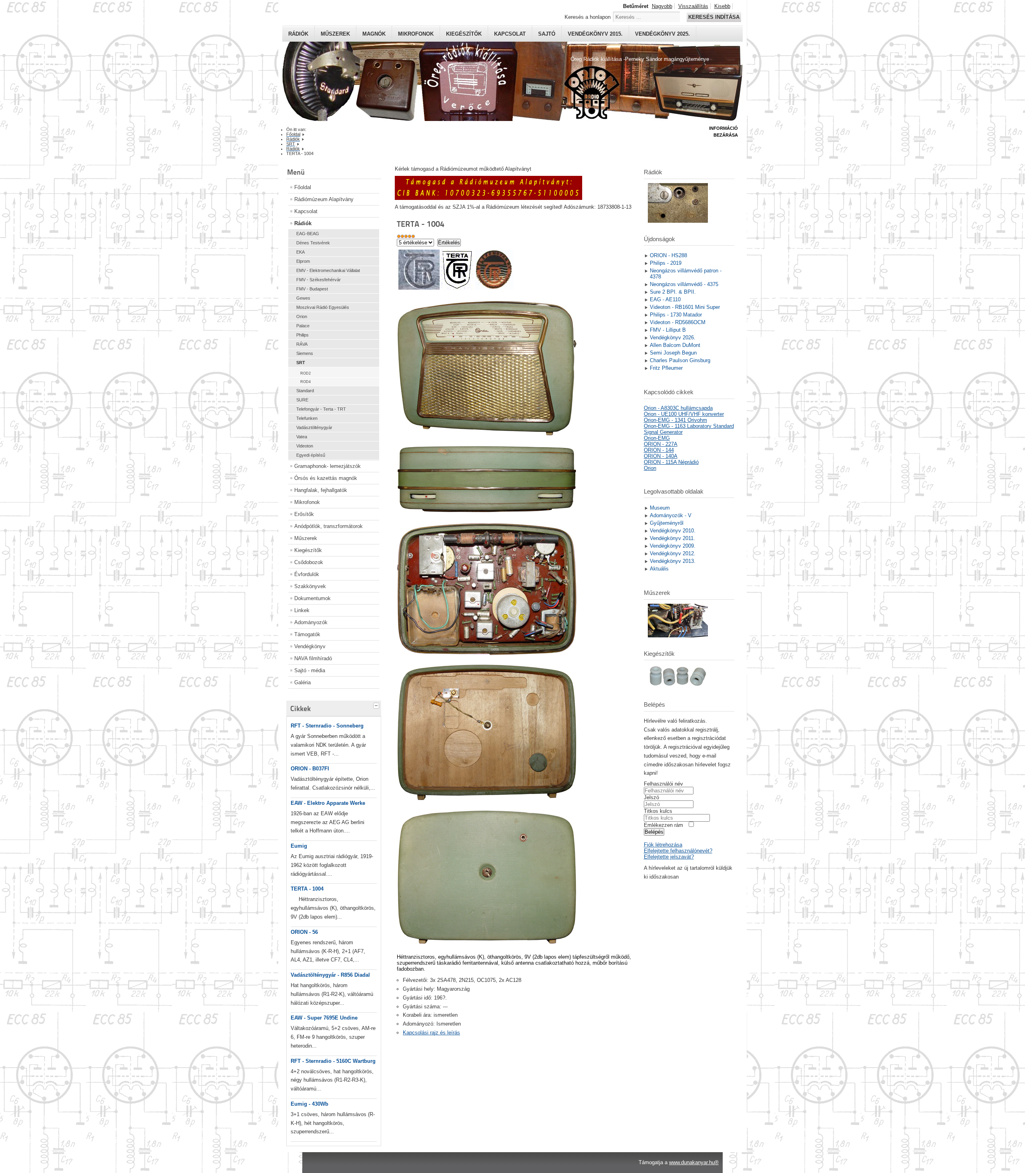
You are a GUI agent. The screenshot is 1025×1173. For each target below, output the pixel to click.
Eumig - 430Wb (309, 1104)
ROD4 (305, 382)
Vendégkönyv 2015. (595, 34)
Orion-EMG (657, 438)
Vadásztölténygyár (314, 427)
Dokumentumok (312, 598)
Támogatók (307, 634)
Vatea (301, 436)
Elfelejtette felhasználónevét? (678, 851)
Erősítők (304, 514)
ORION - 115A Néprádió (671, 462)
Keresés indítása (714, 17)
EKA (300, 252)
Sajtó (546, 34)
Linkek (302, 610)
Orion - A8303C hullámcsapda (678, 408)
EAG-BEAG (307, 233)
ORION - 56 (304, 932)
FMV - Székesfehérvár (318, 279)
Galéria (302, 682)
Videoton (304, 445)
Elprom (303, 261)
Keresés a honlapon (588, 17)
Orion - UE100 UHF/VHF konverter (684, 414)
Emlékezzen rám (663, 825)
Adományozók (311, 622)
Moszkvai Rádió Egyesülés (322, 307)
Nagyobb (662, 6)
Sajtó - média (309, 670)
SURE (302, 399)
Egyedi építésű (310, 455)
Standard (305, 390)
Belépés (654, 832)
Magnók (374, 34)
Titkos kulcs (658, 811)
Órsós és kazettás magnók (325, 478)
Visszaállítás (693, 6)
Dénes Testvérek (313, 242)
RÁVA (302, 344)
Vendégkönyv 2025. (662, 34)
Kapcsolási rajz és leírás (431, 1033)
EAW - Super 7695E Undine (324, 1018)
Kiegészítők (464, 34)
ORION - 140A (660, 456)
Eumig (299, 846)
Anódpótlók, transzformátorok (328, 526)
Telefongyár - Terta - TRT (321, 409)
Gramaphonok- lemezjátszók (327, 466)
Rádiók (298, 34)
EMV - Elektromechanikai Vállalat (328, 270)
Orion (301, 316)
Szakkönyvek (310, 586)
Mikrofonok (416, 34)
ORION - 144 (659, 450)
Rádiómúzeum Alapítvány (324, 199)
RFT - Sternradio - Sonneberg (327, 726)
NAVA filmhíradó (313, 658)
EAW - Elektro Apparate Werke (328, 803)
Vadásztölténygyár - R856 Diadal (330, 975)
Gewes (303, 298)
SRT (300, 362)
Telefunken (307, 418)
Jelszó (651, 797)
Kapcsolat (510, 34)
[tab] (377, 705)
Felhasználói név (663, 784)
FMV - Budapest (312, 288)
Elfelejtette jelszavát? (669, 857)
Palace (303, 325)
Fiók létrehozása (663, 845)
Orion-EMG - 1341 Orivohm (675, 420)
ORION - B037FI (310, 769)
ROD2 (305, 373)
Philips (302, 335)
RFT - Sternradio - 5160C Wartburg (333, 1061)
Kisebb (722, 6)
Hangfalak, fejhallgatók (320, 490)
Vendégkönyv (310, 646)
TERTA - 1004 (307, 889)
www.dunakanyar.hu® (694, 1162)
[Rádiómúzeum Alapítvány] (488, 198)
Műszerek (335, 34)
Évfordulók (306, 574)
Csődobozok (308, 562)
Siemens (304, 353)
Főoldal (302, 187)
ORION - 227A (660, 444)
